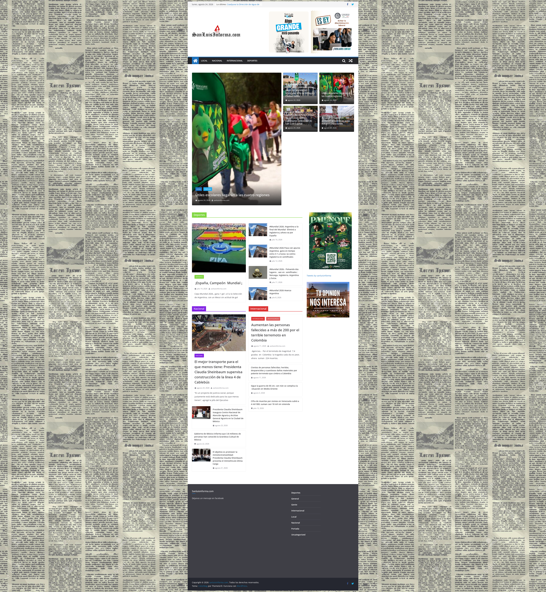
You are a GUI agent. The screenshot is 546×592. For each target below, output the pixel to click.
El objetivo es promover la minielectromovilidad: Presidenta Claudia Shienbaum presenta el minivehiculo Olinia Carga (228, 392)
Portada (207, 119)
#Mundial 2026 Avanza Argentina (280, 226)
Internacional (235, 60)
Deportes (252, 60)
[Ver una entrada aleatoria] (350, 60)
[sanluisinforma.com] (195, 60)
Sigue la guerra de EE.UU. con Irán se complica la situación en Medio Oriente (274, 322)
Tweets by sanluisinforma (319, 210)
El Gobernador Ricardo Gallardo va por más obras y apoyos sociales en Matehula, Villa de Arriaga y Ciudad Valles (300, 90)
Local (204, 60)
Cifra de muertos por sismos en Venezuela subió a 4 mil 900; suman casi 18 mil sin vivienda (275, 337)
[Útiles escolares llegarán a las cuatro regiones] (336, 88)
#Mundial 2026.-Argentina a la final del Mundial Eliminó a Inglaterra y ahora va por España (283, 165)
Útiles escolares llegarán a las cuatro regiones (241, 6)
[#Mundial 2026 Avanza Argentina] (258, 228)
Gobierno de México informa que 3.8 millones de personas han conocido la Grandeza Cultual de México (217, 371)
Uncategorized (273, 253)
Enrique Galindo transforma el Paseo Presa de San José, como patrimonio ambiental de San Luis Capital (299, 117)
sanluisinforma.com (221, 134)
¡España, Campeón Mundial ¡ (218, 217)
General (295, 433)
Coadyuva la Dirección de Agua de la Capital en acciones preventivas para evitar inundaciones (233, 127)
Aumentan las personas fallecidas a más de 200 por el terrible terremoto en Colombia (275, 267)
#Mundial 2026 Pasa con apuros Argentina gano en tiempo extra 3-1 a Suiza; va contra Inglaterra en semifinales (284, 187)
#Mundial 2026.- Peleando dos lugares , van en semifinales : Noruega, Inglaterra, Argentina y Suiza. (284, 208)
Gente (294, 439)
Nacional (217, 60)
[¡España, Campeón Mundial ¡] (219, 182)
